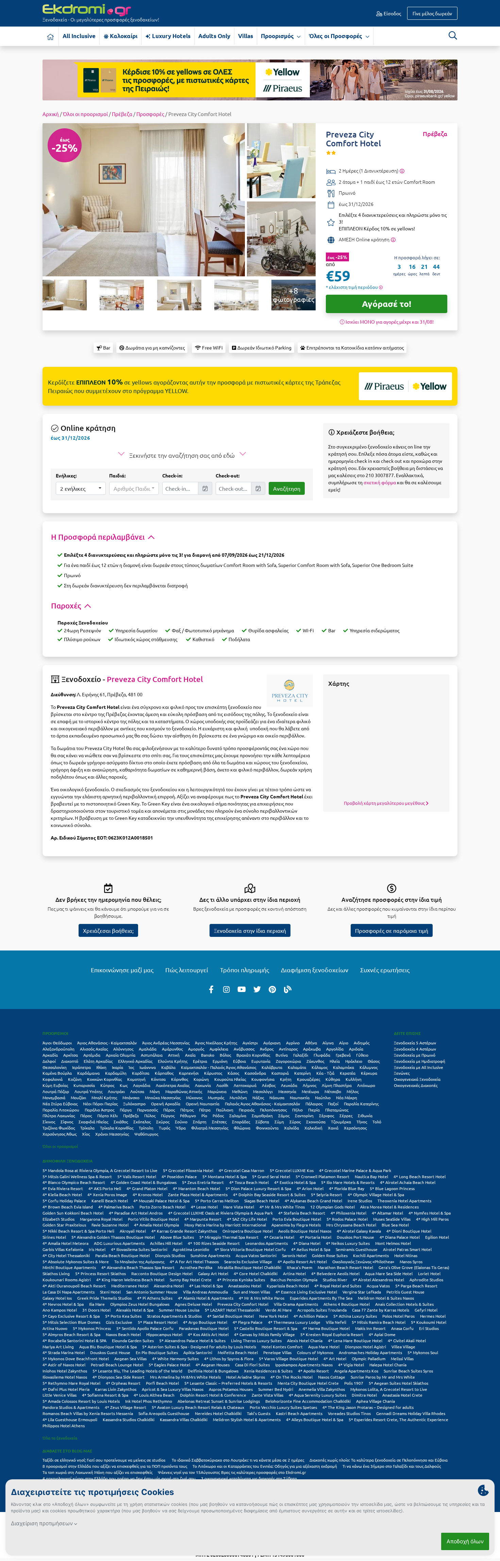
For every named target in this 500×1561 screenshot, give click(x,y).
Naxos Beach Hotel (123, 1334)
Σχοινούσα (316, 1121)
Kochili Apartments (371, 1255)
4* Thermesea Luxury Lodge (294, 1322)
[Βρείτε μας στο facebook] (211, 988)
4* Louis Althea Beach (154, 1395)
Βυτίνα (282, 1055)
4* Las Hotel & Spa (206, 1285)
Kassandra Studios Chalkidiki (128, 1419)
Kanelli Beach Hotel (109, 1200)
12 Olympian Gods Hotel (332, 1206)
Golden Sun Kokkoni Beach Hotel (73, 1213)
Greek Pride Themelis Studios (104, 1298)
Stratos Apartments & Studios (174, 1316)
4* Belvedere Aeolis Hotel (335, 1273)
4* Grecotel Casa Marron (241, 1170)
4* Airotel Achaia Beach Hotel (407, 1182)
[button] (81, 488)
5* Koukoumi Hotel (428, 1322)
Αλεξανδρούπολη (58, 1049)
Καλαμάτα (297, 1067)
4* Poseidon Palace (179, 1176)
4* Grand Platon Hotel (147, 1188)
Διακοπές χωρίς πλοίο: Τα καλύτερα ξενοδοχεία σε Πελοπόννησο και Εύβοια (379, 1460)
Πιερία (314, 1109)
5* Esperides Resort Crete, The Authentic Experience (398, 1419)
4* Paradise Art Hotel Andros (136, 1213)
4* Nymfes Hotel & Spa (430, 1213)
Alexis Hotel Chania (304, 1340)
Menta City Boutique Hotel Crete (308, 1383)
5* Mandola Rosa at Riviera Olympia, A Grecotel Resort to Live (100, 1170)
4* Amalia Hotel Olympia (156, 1224)
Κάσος (233, 1073)
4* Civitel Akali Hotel (407, 1340)
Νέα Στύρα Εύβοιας (60, 1103)
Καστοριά (280, 1073)
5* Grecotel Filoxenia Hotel (188, 1170)
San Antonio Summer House (152, 1292)
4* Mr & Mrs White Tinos (282, 1206)
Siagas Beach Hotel (261, 1200)
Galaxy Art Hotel (213, 1273)
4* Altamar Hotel (387, 1213)
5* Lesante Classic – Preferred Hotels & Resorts (228, 1383)
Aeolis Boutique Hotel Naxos (304, 1231)
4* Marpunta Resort (202, 1219)
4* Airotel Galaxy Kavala (359, 1231)
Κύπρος (107, 1085)
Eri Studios (429, 1328)
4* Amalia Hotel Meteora (65, 1243)
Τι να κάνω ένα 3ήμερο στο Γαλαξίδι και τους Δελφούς (392, 1466)
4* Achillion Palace (311, 1316)
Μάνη (155, 1091)
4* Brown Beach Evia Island (68, 1206)
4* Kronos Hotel (148, 1194)
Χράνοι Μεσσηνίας (112, 1134)
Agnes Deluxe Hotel (193, 1304)
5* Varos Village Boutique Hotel (288, 1358)
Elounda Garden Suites (133, 1340)
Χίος (86, 1134)
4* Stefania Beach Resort (301, 1213)
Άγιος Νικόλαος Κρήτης (216, 1042)
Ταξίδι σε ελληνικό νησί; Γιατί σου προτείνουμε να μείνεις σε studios (104, 1460)
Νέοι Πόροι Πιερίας (100, 1103)
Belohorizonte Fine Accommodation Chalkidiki (308, 1401)
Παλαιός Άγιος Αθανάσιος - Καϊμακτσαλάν (262, 1103)
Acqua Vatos (378, 1285)
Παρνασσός (147, 1109)
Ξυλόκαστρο (134, 1103)
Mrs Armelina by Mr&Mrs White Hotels (185, 1377)
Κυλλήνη (354, 1079)
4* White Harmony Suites (175, 1358)
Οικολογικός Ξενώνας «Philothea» (363, 1261)
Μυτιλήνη (238, 1097)
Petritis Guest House (405, 1292)
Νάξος (258, 1097)
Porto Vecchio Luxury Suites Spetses (283, 1407)
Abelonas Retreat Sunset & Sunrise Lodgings (219, 1401)
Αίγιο (343, 1042)
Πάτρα (205, 1109)
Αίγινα (328, 1042)
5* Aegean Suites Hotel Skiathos (398, 1383)
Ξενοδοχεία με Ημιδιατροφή (419, 1061)
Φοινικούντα (267, 1128)
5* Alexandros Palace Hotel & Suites (192, 1340)
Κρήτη (285, 1079)
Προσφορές (150, 114)
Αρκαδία (50, 1055)
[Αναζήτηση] (452, 35)
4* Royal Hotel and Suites (337, 1285)
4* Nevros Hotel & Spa (63, 1304)
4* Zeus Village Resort (125, 1407)
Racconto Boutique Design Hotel (162, 1273)
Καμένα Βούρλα (57, 1073)
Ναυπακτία (300, 1097)
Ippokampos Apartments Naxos (304, 1364)
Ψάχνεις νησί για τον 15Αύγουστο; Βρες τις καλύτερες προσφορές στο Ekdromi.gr (232, 1472)
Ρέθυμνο (188, 1115)
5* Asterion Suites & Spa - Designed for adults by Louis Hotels (199, 1346)
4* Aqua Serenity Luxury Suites (317, 1395)
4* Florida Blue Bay (346, 1188)
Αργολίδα (335, 1049)
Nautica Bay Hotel (371, 1176)
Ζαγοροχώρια (288, 1061)
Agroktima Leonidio (191, 1249)
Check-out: (227, 475)
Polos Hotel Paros (398, 1316)
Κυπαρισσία (84, 1085)
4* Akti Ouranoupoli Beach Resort (74, 1285)
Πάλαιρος (313, 1103)
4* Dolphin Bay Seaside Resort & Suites (269, 1194)
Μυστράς (216, 1097)
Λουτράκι (116, 1091)
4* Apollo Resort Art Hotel (302, 1261)
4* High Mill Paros (432, 1219)
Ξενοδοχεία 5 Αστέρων (415, 1042)
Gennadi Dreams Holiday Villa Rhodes (410, 1413)
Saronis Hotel (294, 1255)
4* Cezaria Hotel (279, 1237)
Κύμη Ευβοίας (55, 1085)
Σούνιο (181, 1121)
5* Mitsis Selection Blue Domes (71, 1322)
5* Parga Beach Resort (416, 1285)
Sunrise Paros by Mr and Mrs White (383, 1377)
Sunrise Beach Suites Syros (408, 1370)
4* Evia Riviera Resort (63, 1188)
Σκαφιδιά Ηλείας (93, 1121)
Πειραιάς (246, 1109)
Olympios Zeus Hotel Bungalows (139, 1304)
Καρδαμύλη (116, 1073)
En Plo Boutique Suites (157, 1352)
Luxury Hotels (170, 35)
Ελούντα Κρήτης (172, 1061)
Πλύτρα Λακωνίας (59, 1115)
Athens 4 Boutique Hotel (346, 1304)
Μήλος (353, 1091)
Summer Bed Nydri (275, 1389)
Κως (124, 1085)
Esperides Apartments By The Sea (321, 1298)
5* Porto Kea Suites (123, 1316)
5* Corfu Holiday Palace (64, 1200)
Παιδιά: (117, 475)
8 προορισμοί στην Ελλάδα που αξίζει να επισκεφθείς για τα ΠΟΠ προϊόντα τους (115, 1466)
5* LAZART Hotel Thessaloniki (232, 1310)
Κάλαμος (320, 1067)
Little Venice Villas (60, 1395)
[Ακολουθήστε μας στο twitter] (257, 988)
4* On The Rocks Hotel (291, 1377)
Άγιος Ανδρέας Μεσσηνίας (165, 1042)
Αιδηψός (361, 1042)
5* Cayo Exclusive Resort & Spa (71, 1316)
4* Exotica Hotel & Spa (295, 1182)
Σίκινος (49, 1121)
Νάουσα (276, 1097)
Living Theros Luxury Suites (256, 1340)
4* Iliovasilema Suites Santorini (139, 1249)
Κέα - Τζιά (325, 1073)
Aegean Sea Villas (130, 1358)
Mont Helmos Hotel (393, 1243)
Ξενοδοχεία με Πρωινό (414, 1055)
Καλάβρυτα (272, 1067)
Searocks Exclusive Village (248, 1261)
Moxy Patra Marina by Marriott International (225, 1224)
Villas (245, 35)
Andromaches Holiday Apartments (370, 1352)
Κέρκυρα (369, 1073)
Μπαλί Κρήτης (104, 1097)
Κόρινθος (179, 1079)
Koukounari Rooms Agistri (67, 1279)
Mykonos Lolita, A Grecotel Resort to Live (388, 1389)
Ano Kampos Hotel (60, 1310)
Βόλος (225, 1055)
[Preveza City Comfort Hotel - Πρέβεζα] (144, 199)
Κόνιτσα (158, 1079)
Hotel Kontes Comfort (282, 1346)
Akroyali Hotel (133, 1231)
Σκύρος (162, 1121)
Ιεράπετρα (81, 1067)
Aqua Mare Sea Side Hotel (389, 1273)
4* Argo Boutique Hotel (205, 1322)
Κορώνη (201, 1079)
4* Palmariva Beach (116, 1206)
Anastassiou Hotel (244, 1285)
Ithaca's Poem (299, 1267)
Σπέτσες (219, 1121)
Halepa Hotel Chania (387, 1364)
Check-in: (172, 475)
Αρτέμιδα (91, 1055)
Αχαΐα (190, 1055)
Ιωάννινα (147, 1067)
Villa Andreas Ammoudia (205, 1292)
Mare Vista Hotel (238, 1206)
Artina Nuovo (55, 1328)
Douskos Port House (355, 1237)
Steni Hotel (110, 1292)
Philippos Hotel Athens (64, 1425)
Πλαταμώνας (336, 1109)
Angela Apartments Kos (356, 1370)
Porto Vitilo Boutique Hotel (153, 1219)
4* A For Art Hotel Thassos (194, 1261)
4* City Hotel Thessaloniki (66, 1255)
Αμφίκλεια (219, 1049)
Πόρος (86, 1115)
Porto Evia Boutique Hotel (296, 1219)
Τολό (376, 1121)
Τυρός (164, 1128)
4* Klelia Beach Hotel (62, 1194)
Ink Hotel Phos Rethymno (148, 1401)
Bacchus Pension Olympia (293, 1279)
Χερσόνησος (355, 1128)
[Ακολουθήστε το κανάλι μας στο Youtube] (241, 988)
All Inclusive (79, 35)
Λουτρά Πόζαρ (56, 1091)
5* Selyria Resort (326, 1194)
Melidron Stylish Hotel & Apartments (247, 1419)
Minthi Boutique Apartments (69, 1267)
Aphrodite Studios (426, 1279)
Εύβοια (239, 1061)
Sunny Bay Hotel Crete (191, 1279)
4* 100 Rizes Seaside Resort (214, 1243)
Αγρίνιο (293, 1042)
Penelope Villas (277, 1352)
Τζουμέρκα (341, 1121)
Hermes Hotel (433, 1316)
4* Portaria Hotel (315, 1237)
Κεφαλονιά (53, 1079)
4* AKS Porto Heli (104, 1188)
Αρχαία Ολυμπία (120, 1055)
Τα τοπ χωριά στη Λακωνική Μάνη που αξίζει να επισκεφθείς (97, 1472)
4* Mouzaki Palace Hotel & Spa (161, 1200)
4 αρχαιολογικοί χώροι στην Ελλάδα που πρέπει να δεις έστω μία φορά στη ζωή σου (119, 1478)
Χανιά (333, 1128)
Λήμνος (309, 1085)
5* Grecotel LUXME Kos (292, 1170)
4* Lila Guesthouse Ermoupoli (70, 1419)
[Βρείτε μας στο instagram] (226, 988)
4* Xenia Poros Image (107, 1194)
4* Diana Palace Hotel (400, 1237)
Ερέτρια (200, 1061)
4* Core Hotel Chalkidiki (256, 1273)
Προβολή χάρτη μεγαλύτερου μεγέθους (385, 803)
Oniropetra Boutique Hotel (247, 1231)
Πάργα (126, 1109)
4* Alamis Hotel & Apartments (205, 1298)
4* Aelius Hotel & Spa (310, 1249)
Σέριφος (326, 1115)
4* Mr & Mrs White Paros (261, 1298)
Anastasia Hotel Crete (402, 1395)
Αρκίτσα (70, 1055)
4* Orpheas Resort (123, 1383)
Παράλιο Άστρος (99, 1109)
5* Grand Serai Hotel (271, 1176)
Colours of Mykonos (315, 1352)
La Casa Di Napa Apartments (69, 1292)
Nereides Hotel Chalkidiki (218, 1413)
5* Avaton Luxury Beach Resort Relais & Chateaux (198, 1407)
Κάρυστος (213, 1073)
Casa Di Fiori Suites (252, 1364)
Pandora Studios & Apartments (71, 1407)
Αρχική (51, 114)
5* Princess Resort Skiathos (100, 1273)
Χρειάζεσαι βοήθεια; (108, 930)
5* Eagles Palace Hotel (169, 1364)
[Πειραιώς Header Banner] (250, 79)
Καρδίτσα (140, 1073)
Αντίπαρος (288, 1049)
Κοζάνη (75, 1079)
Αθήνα (311, 1042)
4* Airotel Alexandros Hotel (378, 1279)
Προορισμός (278, 35)
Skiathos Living (56, 1273)
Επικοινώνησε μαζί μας (122, 969)
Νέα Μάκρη (346, 1097)
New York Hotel (273, 1316)
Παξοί (333, 1103)
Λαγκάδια (141, 1085)
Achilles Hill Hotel (166, 1243)
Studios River (335, 1279)
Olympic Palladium (368, 1358)
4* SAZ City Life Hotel (247, 1219)
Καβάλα (168, 1067)
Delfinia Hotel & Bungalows (213, 1370)
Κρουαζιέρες (308, 1079)
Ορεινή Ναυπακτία (202, 1103)
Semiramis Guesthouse (357, 1249)
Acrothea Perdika (196, 1267)
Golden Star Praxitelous (64, 1224)
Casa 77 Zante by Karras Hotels (380, 1310)
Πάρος (169, 1109)
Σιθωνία (365, 1115)
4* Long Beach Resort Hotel (420, 1176)
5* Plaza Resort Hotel (158, 1322)
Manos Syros (411, 1261)
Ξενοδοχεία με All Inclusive (418, 1067)
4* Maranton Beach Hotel (196, 1188)
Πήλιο (297, 1109)
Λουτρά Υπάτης (88, 1091)
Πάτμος (187, 1109)
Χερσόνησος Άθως (60, 1134)
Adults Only (214, 35)
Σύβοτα (262, 1121)
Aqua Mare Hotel (323, 1346)
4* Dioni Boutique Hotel (408, 1231)
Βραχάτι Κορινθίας (253, 1055)
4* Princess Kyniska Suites (241, 1279)
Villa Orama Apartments (296, 1304)
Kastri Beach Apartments (299, 1413)
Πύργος (167, 1115)
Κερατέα (347, 1073)
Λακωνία (203, 1085)
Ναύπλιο (323, 1097)
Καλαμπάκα (343, 1067)
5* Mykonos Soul (422, 1352)
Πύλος (149, 1115)
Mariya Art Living (58, 1346)
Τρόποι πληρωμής (244, 969)
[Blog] (287, 988)
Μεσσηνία (287, 1091)
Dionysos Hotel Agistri (365, 1346)
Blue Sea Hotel (395, 1224)
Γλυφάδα (322, 1055)
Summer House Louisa (179, 1310)
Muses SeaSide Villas (392, 1219)
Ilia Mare (97, 1304)
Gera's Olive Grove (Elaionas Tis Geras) (414, 1267)
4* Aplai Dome (382, 1334)
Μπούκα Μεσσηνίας (163, 1097)
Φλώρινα (242, 1128)
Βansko (207, 1055)
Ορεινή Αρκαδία (165, 1103)
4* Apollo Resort (313, 1370)
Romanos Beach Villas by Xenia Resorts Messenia (88, 1413)
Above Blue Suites (177, 1237)
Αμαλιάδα (147, 1049)
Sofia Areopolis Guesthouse (163, 1413)
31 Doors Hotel (96, 1310)
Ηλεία (335, 1061)
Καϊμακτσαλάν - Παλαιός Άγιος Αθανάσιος (218, 1067)
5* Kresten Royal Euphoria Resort (331, 1334)
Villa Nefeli (336, 1322)
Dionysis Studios (170, 1255)
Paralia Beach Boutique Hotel (122, 1255)
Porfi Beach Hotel (162, 1383)
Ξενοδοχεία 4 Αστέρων (415, 1049)
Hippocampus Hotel (164, 1334)
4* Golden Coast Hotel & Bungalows (144, 1182)
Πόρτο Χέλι (107, 1115)
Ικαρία (117, 1067)
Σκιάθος (121, 1121)
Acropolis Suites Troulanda (322, 1310)
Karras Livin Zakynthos (115, 1389)
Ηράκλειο (353, 1061)
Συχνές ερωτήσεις (385, 969)
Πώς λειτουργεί (186, 969)
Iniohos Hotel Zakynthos (65, 1370)
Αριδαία (356, 1049)
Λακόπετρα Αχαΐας (172, 1085)
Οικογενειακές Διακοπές (415, 1085)
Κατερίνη (302, 1073)
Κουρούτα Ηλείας (230, 1079)
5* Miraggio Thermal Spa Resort (229, 1237)
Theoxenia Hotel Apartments (404, 1200)
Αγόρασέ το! (386, 303)
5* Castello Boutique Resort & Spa (265, 1328)
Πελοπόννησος (273, 1109)
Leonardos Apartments (266, 1243)
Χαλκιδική (313, 1128)
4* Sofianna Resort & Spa (105, 1395)
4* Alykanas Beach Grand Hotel (313, 1200)
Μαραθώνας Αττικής (183, 1091)
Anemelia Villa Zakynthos (322, 1389)
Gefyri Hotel (426, 1310)
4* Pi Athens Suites (154, 1298)
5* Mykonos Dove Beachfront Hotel (76, 1358)
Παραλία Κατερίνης (361, 1103)
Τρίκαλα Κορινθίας (116, 1128)
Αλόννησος (123, 1049)
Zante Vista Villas (267, 1395)
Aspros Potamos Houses (231, 1389)
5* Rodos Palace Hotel (347, 1219)
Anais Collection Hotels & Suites (404, 1304)
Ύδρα (181, 1128)
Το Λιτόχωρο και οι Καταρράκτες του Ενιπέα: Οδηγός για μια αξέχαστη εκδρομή (265, 1466)
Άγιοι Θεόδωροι (57, 1042)
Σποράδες (241, 1121)
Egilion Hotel (437, 1237)
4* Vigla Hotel (351, 1364)
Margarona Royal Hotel (101, 1219)
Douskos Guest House (110, 1352)
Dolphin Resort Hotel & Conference (213, 1395)
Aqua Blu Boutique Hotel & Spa (108, 1346)
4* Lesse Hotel (204, 1206)
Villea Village (403, 1346)
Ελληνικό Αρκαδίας (135, 1061)
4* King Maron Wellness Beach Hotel (130, 1279)
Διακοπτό (69, 1061)
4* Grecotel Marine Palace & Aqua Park (355, 1170)
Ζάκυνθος (315, 1061)
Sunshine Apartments (210, 1255)
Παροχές (67, 605)
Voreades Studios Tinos (349, 1413)
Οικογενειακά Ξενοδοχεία (417, 1079)
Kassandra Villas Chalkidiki (183, 1419)
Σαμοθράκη (262, 1115)
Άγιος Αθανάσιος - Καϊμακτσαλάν (107, 1042)
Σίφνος (67, 1121)
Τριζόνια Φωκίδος (59, 1128)
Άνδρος (266, 1049)
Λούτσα (137, 1091)
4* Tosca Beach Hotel (249, 1182)
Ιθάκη (101, 1067)
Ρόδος (218, 1115)
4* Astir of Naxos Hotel (64, 1364)
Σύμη (279, 1121)
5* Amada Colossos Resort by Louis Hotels (81, 1401)
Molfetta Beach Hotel (238, 1352)
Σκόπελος (142, 1121)
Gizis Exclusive (119, 1322)
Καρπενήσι (189, 1073)
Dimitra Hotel (364, 1395)
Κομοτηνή (136, 1079)
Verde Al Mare (278, 1310)
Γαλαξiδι (300, 1055)
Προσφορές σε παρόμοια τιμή (391, 930)
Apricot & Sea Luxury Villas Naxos (172, 1389)
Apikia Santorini (197, 1352)
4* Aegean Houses (213, 1364)
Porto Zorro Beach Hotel (162, 1206)
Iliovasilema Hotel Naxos (65, 1377)
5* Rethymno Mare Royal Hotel (71, 1383)
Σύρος (295, 1121)
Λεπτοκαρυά (245, 1085)
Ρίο (204, 1115)
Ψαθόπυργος (146, 1134)
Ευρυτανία (260, 1061)
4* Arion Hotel (310, 1188)
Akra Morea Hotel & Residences (389, 1206)
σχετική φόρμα (380, 482)
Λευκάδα (289, 1085)
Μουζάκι (78, 1097)
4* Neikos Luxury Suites (348, 1243)
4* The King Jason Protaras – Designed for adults (368, 1407)
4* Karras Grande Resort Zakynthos (184, 1231)
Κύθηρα (333, 1079)
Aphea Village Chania (375, 1401)
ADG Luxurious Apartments (119, 1243)
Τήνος (361, 1121)
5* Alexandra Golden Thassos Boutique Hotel (113, 1237)
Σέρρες (345, 1115)
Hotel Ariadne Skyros (245, 1377)
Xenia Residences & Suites (268, 1370)
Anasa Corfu (402, 1328)
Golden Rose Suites (330, 1255)
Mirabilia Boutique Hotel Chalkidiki (249, 1267)
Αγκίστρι (250, 1042)
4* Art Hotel (334, 1358)
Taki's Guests (258, 1413)
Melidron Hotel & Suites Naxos (386, 1298)
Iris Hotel (97, 1249)
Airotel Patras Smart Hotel (407, 1249)
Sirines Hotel (54, 1237)
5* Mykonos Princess (92, 1328)
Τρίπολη (146, 1128)
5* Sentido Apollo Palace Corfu (144, 1328)
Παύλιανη (224, 1109)
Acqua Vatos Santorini (256, 1255)
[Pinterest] (272, 988)
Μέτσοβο (332, 1091)
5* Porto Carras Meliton (217, 1200)
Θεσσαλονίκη (55, 1067)
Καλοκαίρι (123, 35)
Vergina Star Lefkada (362, 1292)
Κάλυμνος (369, 1067)
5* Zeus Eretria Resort (203, 1182)
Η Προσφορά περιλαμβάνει (98, 536)
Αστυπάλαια (152, 1055)
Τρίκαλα (87, 1128)
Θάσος (374, 1061)
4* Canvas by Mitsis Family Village (264, 1334)
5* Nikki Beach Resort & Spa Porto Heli (78, 1231)
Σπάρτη (199, 1121)
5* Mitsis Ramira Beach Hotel (378, 1322)
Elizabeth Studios (58, 1219)
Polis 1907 (353, 1383)
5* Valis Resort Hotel (136, 1176)
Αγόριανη (272, 1042)
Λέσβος (269, 1085)
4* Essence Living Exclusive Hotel (306, 1292)
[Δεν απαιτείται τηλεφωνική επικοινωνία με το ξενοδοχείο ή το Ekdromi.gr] (393, 239)
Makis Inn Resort (370, 1328)
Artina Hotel (294, 1273)
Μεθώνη (240, 1091)
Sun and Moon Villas (251, 1292)
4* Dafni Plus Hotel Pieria (66, 1389)
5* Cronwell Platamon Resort (322, 1176)
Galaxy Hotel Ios (57, 1298)
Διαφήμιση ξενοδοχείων (314, 969)
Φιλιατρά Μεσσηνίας (209, 1128)
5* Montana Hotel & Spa (224, 1176)
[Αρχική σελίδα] (51, 36)
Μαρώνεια (217, 1091)
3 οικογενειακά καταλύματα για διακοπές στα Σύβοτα (249, 1478)
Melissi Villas (402, 1358)
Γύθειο (362, 1055)
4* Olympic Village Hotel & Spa (376, 1194)
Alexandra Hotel (169, 1285)
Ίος (131, 1067)
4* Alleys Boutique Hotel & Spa (314, 1419)
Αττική (174, 1055)
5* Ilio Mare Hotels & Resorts (347, 1182)
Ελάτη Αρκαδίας (98, 1061)
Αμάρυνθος (172, 1049)
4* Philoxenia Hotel (348, 1213)
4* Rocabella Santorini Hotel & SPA (74, 1340)
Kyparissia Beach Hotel (288, 1285)
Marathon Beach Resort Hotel (345, 1267)
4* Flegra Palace (248, 1322)
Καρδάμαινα (88, 1073)
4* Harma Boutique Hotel (326, 1328)
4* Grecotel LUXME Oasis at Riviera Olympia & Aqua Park (220, 1213)
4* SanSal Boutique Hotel (230, 1316)
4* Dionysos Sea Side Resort (119, 1377)
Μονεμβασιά (54, 1097)
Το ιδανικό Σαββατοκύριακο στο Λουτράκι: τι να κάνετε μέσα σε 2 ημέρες (238, 1460)
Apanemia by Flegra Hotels (296, 1224)
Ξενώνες (402, 1073)
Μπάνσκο (130, 1097)
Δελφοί (49, 1061)
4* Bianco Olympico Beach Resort (74, 1182)
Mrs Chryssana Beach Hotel (351, 1224)
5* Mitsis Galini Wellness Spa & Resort (77, 1176)
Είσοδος (392, 13)
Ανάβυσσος (244, 1049)
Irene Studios (360, 1200)
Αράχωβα (312, 1049)
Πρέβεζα (122, 114)
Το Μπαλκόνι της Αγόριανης (139, 1261)
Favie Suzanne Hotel (110, 1224)
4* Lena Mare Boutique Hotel (355, 1340)
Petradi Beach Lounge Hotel (117, 1364)
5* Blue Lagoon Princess (392, 1188)
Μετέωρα (310, 1091)
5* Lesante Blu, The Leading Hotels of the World (137, 1370)
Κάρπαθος (164, 1073)
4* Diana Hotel (306, 1243)
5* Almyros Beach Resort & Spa (71, 1334)
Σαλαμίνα (237, 1115)
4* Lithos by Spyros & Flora (228, 1358)
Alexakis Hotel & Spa (134, 1310)
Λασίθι (222, 1085)
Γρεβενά (343, 1055)
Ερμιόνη (220, 1061)
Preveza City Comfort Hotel (155, 679)
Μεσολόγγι (263, 1091)
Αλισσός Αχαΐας (94, 1049)
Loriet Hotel (429, 1273)
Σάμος (283, 1115)
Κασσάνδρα (255, 1073)
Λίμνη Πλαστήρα (337, 1085)
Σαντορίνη (304, 1115)
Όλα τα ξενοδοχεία (60, 1438)
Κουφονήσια (262, 1079)
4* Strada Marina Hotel (64, 1352)
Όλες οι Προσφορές (336, 35)
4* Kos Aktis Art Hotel (208, 1334)
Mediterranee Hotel (129, 1285)
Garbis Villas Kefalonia (63, 1249)
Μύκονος (194, 1097)
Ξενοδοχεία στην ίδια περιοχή (250, 930)
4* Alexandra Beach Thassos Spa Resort (137, 1267)
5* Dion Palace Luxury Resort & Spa (258, 1188)
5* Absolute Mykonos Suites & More (76, 1261)
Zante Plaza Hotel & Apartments (198, 1194)
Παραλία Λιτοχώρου (61, 1109)
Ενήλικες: (66, 475)
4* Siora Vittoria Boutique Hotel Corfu (250, 1249)
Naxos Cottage (331, 1377)
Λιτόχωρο (366, 1085)
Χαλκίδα (291, 1128)
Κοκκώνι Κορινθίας (104, 1079)
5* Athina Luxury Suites (355, 1316)
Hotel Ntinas (405, 1255)
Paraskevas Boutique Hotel (204, 1328)
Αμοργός (196, 1049)
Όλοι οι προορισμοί (85, 114)
